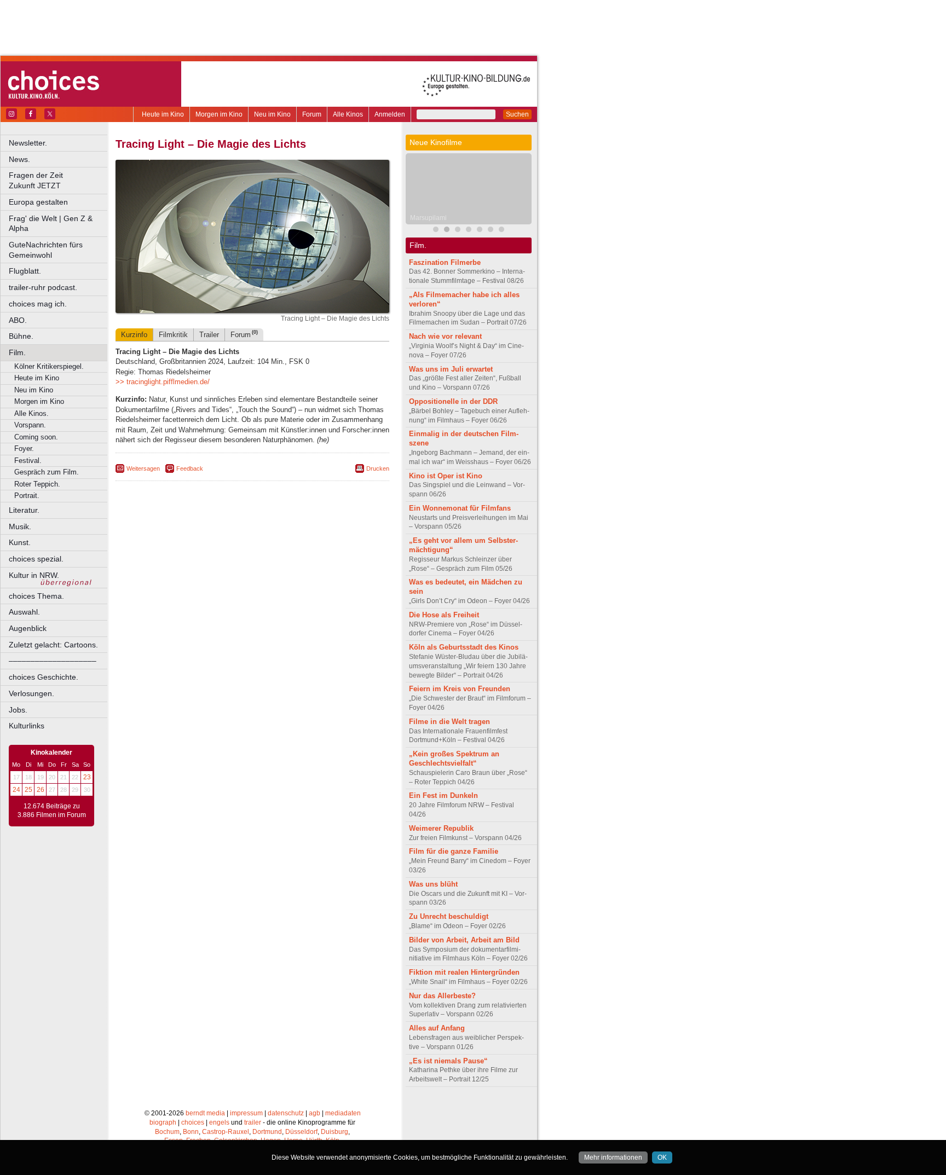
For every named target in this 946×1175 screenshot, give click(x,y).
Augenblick (28, 628)
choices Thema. (36, 596)
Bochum (167, 1132)
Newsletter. (28, 142)
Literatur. (24, 510)
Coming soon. (36, 437)
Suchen (517, 114)
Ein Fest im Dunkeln (443, 795)
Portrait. (26, 495)
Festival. (28, 460)
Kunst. (20, 542)
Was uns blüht (433, 884)
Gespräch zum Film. (46, 472)
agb (314, 1113)
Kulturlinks (26, 725)
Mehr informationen (613, 1157)
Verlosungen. (31, 693)
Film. (17, 352)
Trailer (209, 335)
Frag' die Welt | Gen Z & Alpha (51, 223)
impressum (246, 1113)
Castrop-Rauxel (225, 1132)
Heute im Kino (163, 114)
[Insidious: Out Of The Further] (435, 231)
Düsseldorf (301, 1132)
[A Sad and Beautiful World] (479, 231)
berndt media (205, 1113)
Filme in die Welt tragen (449, 721)
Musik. (20, 526)
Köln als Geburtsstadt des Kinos (463, 647)
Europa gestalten (38, 202)
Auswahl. (24, 611)
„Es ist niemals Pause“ (448, 1061)
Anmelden (389, 114)
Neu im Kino (272, 114)
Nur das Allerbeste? (442, 996)
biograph (162, 1122)
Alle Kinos (348, 114)
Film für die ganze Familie (453, 851)
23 (87, 777)
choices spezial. (36, 558)
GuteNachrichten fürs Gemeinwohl (46, 249)
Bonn (191, 1132)
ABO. (18, 320)
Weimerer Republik (441, 828)
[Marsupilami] (446, 231)
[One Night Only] (490, 231)
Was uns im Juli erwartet (451, 369)
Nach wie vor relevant (445, 336)
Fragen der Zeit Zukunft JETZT (59, 180)
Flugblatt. (25, 271)
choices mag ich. (38, 303)
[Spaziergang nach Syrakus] (457, 231)
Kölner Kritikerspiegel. (49, 366)
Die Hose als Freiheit (444, 615)
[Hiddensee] (501, 231)
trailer (252, 1122)
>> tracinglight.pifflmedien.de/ (163, 382)
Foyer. (24, 448)
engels (219, 1122)
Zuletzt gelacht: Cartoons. (53, 644)
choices (192, 1122)
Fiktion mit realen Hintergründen (464, 972)
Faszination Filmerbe (445, 262)
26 (40, 790)
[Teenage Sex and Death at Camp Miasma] (468, 231)
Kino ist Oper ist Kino (445, 476)
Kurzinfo (134, 335)
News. (19, 159)
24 (16, 790)
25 (28, 790)
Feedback (189, 468)
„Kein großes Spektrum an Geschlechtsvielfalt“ (454, 758)
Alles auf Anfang (437, 1028)
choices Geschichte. (43, 677)
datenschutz (286, 1113)
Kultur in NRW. (34, 575)
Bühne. (21, 336)
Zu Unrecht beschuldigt (448, 916)
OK (662, 1157)
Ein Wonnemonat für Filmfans (460, 508)
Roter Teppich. (37, 484)
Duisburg (334, 1132)
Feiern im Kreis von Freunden (459, 689)
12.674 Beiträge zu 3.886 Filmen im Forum (52, 810)
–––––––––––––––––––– (52, 660)
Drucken (377, 468)
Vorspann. (30, 425)
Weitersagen (143, 468)
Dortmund (267, 1132)
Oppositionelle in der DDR (453, 401)
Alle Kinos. (31, 413)
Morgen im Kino (219, 114)
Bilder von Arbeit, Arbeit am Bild (464, 940)
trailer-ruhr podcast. (43, 287)
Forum (311, 114)
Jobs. (18, 709)
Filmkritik (173, 335)
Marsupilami (428, 218)
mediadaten (343, 1113)
